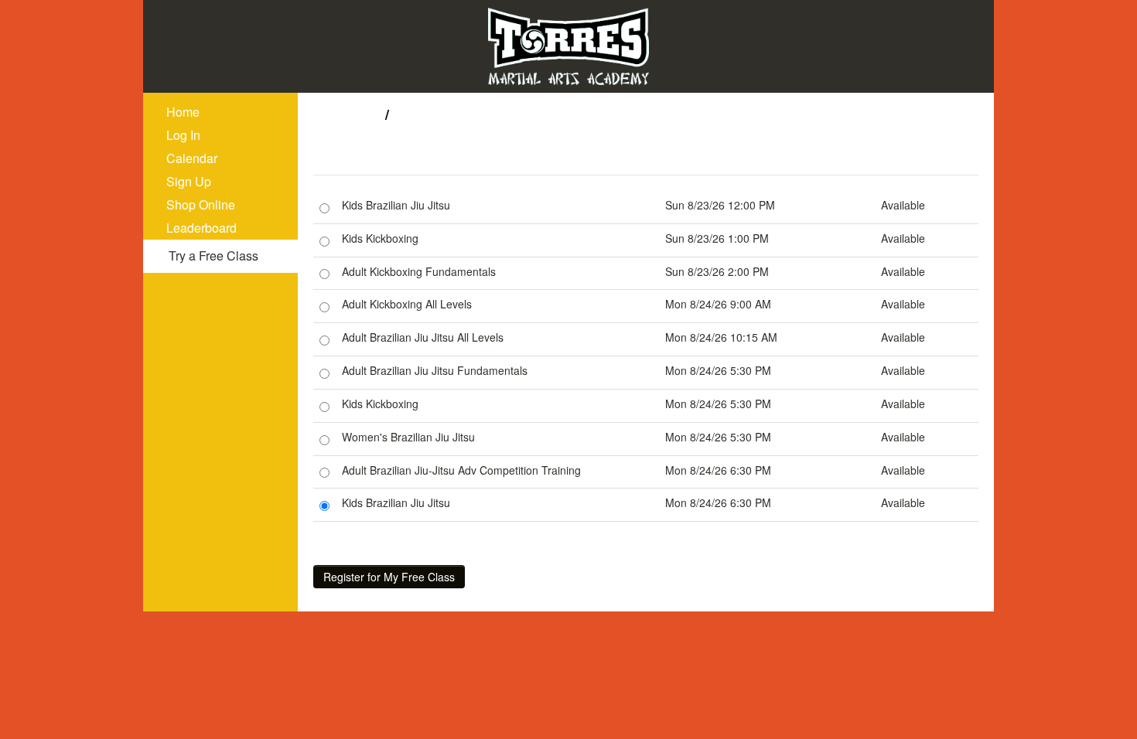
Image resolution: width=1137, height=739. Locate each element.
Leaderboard (201, 228)
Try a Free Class (213, 255)
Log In (183, 135)
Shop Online (200, 204)
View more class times (398, 535)
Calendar (191, 158)
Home (183, 112)
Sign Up (188, 181)
